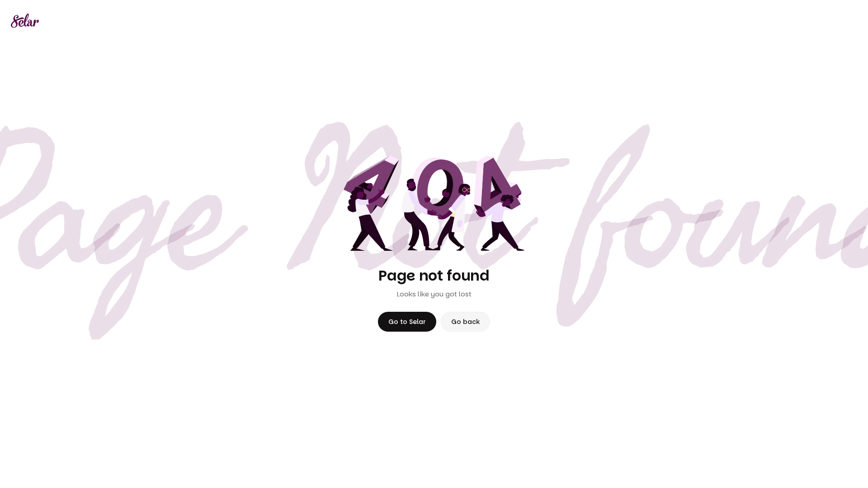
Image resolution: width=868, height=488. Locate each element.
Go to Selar (407, 321)
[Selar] (25, 21)
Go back (465, 321)
